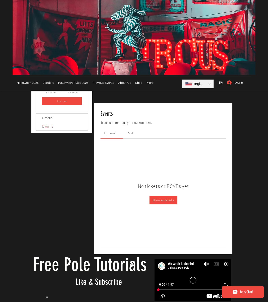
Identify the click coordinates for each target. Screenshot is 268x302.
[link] (111, 133)
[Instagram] (221, 83)
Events (47, 126)
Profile (47, 117)
